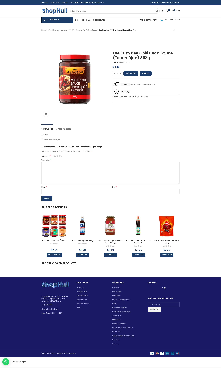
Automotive (116, 316)
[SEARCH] (157, 11)
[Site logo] (54, 11)
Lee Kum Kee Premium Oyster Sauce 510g (138, 241)
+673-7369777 (174, 20)
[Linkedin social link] (144, 96)
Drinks (114, 303)
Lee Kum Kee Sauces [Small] (54, 240)
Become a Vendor (83, 303)
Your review (46, 160)
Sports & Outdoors (119, 324)
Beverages (116, 295)
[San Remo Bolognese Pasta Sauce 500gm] (110, 225)
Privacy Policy (82, 292)
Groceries (115, 287)
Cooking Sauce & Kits (77, 30)
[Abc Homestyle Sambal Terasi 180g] (167, 225)
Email (114, 187)
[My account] (163, 11)
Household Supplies (119, 308)
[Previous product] (172, 30)
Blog (78, 308)
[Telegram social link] (147, 96)
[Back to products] (175, 30)
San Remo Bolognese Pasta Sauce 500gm (110, 241)
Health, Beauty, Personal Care (123, 336)
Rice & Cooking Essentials (57, 30)
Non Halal (115, 340)
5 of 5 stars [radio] (61, 156)
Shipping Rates (82, 295)
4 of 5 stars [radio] (59, 156)
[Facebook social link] (135, 96)
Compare (115, 344)
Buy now (145, 73)
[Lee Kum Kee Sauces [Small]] (54, 225)
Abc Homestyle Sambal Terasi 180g (166, 241)
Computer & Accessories (121, 312)
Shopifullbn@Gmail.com (49, 309)
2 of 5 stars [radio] (56, 156)
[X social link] (138, 96)
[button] (82, 255)
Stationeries (116, 320)
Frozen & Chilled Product (121, 300)
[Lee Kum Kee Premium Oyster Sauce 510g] (139, 225)
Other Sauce (92, 30)
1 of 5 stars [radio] (54, 156)
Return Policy (82, 300)
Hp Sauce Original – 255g (82, 240)
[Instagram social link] (165, 288)
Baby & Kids (116, 292)
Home (43, 30)
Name (44, 187)
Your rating (46, 156)
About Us (80, 287)
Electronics (116, 332)
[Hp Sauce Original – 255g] (82, 225)
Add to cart (131, 73)
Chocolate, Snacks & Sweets (122, 328)
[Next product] (178, 30)
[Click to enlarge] (46, 114)
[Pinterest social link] (141, 96)
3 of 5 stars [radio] (57, 156)
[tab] (47, 127)
